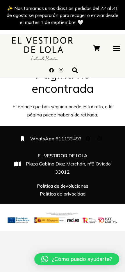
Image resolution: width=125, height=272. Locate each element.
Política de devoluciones (62, 186)
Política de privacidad (62, 194)
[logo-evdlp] (42, 48)
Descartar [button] (95, 22)
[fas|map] (20, 164)
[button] (117, 48)
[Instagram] (60, 70)
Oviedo (68, 164)
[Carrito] (96, 48)
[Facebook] (51, 70)
